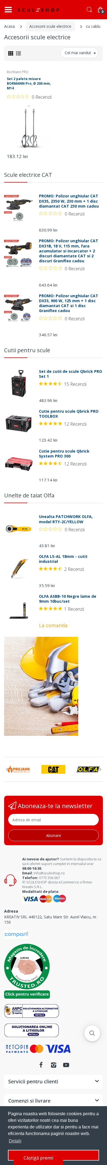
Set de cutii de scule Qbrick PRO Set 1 (70, 374)
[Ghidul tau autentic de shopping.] (16, 934)
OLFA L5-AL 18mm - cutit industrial (63, 559)
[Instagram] (53, 1065)
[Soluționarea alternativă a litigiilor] (31, 1010)
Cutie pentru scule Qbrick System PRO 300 (64, 454)
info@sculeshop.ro (49, 873)
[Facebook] (41, 1065)
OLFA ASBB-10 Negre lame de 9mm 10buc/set (67, 599)
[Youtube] (66, 1065)
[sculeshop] (38, 10)
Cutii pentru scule (27, 350)
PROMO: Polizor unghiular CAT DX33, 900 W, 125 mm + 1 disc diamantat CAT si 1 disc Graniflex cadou (68, 303)
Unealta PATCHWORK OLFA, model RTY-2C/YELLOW (66, 519)
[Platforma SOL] (31, 1029)
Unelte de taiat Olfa (29, 495)
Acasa (9, 26)
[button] (92, 1033)
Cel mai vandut (78, 52)
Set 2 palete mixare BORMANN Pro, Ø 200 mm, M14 (29, 83)
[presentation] (7, 769)
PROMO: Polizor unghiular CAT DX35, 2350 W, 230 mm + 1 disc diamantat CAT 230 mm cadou (69, 201)
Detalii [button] (15, 1141)
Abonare (53, 835)
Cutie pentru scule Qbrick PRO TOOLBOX (68, 414)
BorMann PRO (18, 72)
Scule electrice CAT (28, 174)
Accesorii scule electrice (50, 26)
